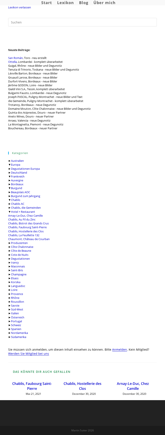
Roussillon (17, 302)
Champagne (18, 274)
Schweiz (16, 325)
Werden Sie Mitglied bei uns (28, 354)
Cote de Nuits (19, 255)
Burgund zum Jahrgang (25, 196)
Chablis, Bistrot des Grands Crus (28, 223)
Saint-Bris (17, 270)
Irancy (15, 262)
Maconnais (18, 266)
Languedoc (18, 286)
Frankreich (17, 176)
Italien (15, 313)
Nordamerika (19, 333)
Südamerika (18, 337)
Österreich (17, 317)
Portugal (16, 321)
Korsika (15, 282)
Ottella (12, 62)
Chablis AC (17, 204)
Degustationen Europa (25, 169)
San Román (15, 58)
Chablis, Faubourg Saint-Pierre (27, 227)
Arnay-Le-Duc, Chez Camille (25, 216)
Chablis (15, 200)
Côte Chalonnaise (22, 247)
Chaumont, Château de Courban (29, 239)
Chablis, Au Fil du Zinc (21, 219)
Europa (15, 165)
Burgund (16, 188)
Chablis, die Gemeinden (26, 208)
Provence (17, 294)
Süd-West (17, 309)
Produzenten (19, 243)
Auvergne (17, 180)
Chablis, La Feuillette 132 (23, 235)
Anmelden (119, 349)
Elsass (14, 278)
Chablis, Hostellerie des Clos (26, 231)
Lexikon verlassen (19, 7)
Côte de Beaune (21, 251)
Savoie (15, 305)
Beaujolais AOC (20, 192)
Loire (14, 290)
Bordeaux (17, 184)
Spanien (16, 329)
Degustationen (20, 259)
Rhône (15, 298)
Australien (17, 161)
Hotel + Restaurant (23, 212)
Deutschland (19, 172)
